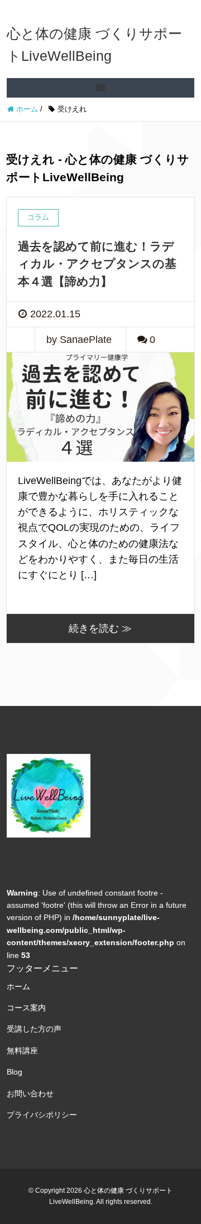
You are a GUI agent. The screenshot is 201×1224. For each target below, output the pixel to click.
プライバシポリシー (42, 1114)
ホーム (18, 986)
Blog (14, 1071)
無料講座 (22, 1050)
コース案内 (26, 1007)
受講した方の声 (34, 1028)
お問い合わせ (30, 1093)
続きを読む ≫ (100, 628)
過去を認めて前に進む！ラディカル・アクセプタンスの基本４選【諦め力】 (97, 264)
